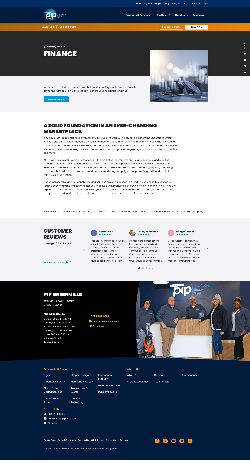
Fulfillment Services (109, 385)
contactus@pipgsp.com (106, 321)
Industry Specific (56, 46)
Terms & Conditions (67, 440)
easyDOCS (177, 3)
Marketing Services (82, 381)
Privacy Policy (50, 440)
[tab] (139, 268)
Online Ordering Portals (53, 400)
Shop (205, 3)
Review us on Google (56, 262)
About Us (180, 15)
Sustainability (189, 375)
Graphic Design (80, 375)
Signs (47, 375)
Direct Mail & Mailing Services (53, 390)
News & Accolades (138, 381)
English (158, 3)
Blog (167, 3)
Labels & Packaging (77, 400)
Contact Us (194, 3)
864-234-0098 (68, 26)
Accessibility (83, 440)
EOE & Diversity (97, 440)
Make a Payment (144, 3)
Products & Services (138, 15)
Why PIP (131, 375)
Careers (159, 375)
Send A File (196, 26)
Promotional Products (105, 376)
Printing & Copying (54, 381)
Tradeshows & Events (79, 390)
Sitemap (124, 440)
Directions (98, 326)
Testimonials (161, 381)
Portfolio (162, 15)
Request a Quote (171, 26)
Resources (199, 15)
